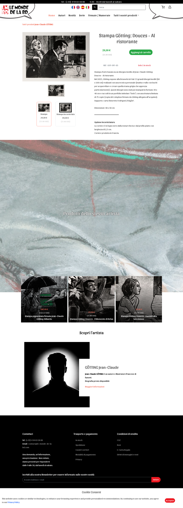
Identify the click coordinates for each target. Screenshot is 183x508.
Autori (61, 15)
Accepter (170, 500)
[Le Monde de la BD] (18, 11)
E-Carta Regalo (123, 450)
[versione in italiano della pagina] (87, 7)
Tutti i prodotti (37, 24)
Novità (72, 15)
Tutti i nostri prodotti (125, 15)
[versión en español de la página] (83, 7)
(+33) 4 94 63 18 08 (75, 1)
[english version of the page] (78, 7)
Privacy (79, 459)
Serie (82, 15)
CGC (119, 440)
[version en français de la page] (73, 7)
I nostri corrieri (82, 450)
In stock (79, 440)
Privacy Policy (14, 502)
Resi (119, 445)
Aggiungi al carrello (141, 52)
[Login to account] (170, 7)
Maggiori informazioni (94, 386)
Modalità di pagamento (86, 454)
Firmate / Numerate (99, 15)
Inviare (156, 479)
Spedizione (80, 445)
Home (52, 15)
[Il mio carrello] (164, 7)
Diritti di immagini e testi (127, 454)
